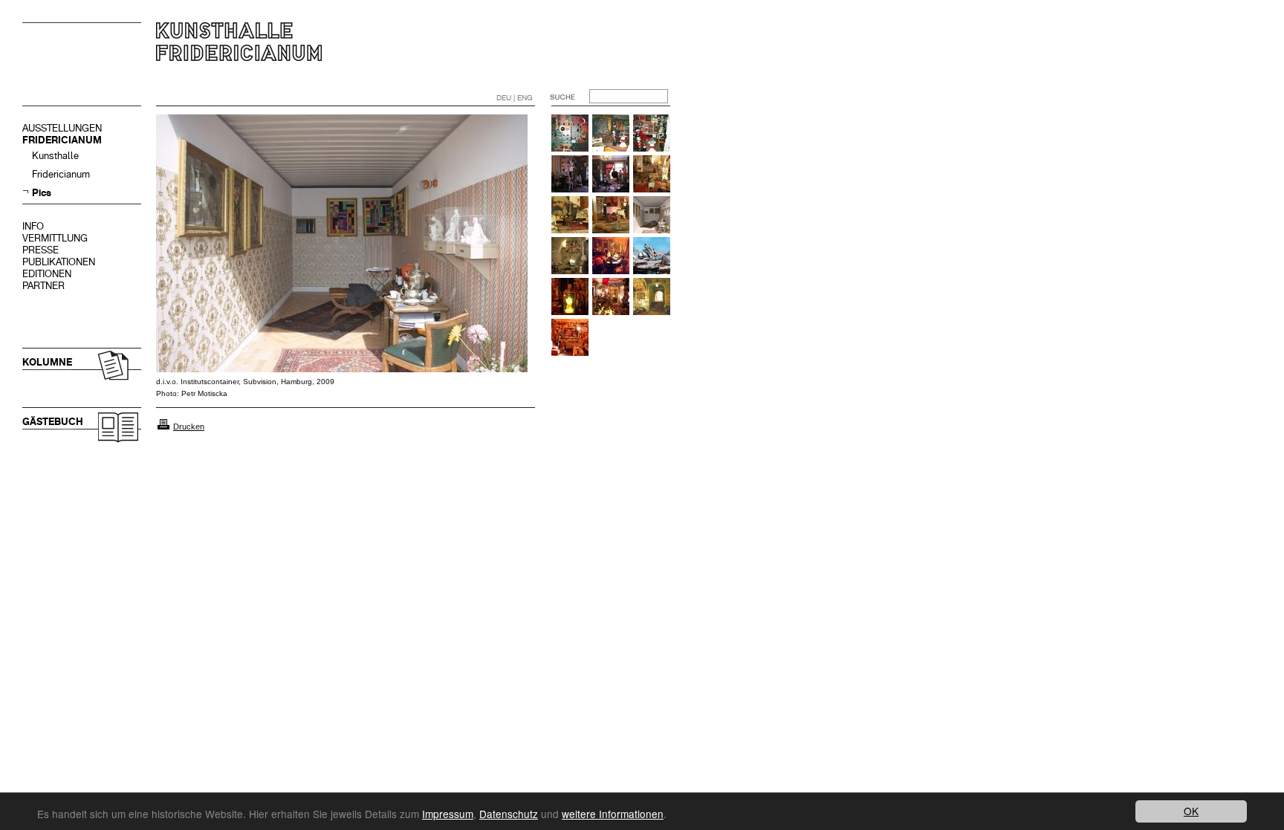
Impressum (447, 813)
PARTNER (43, 285)
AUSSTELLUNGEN (62, 128)
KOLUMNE (47, 362)
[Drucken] (163, 426)
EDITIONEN (46, 273)
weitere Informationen (613, 813)
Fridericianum (61, 174)
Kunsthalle (55, 155)
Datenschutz (508, 813)
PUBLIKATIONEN (58, 262)
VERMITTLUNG (55, 238)
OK (1191, 810)
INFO (33, 226)
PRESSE (40, 250)
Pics (41, 192)
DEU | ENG (514, 98)
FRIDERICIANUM (62, 140)
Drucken (188, 426)
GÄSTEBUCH (52, 421)
